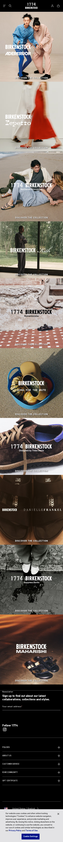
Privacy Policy (15, 831)
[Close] (58, 814)
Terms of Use (31, 831)
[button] (31, 747)
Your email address (12, 707)
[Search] (10, 5)
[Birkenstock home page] (31, 6)
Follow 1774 (10, 725)
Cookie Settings (30, 836)
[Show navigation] (4, 6)
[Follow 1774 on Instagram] (4, 729)
